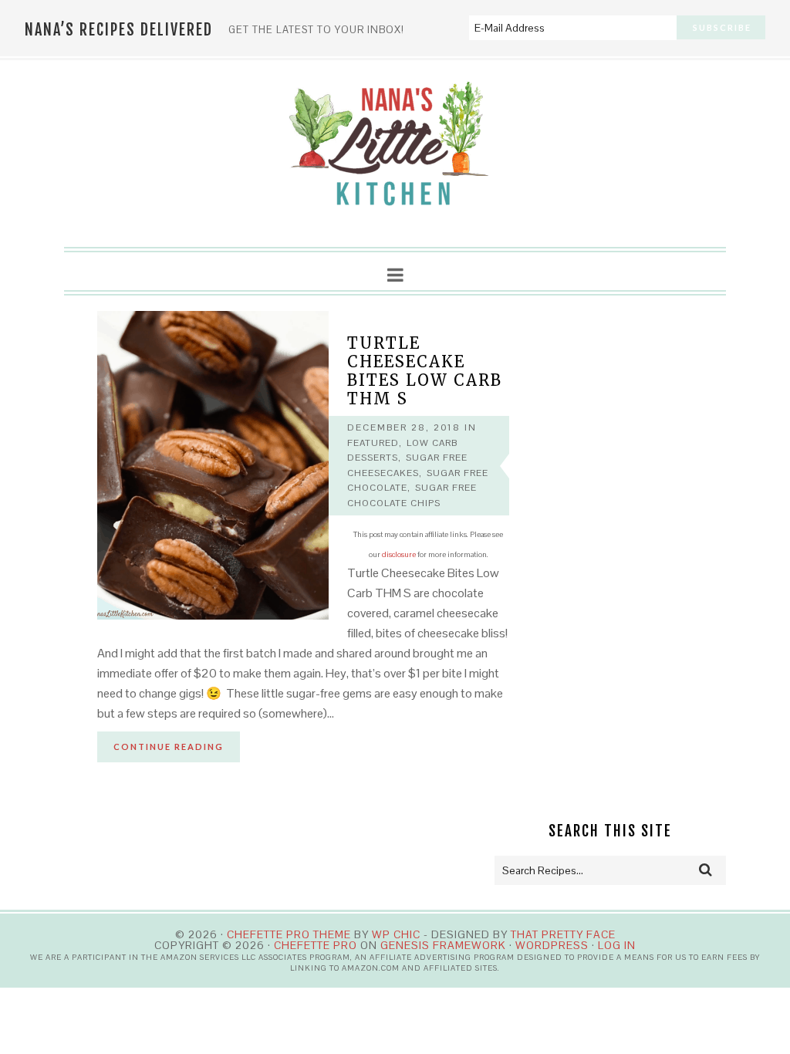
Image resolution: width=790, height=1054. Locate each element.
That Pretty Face (563, 934)
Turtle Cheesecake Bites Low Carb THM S (424, 370)
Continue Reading (168, 747)
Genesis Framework (443, 945)
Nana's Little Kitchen (395, 154)
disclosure (399, 554)
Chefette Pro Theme (289, 934)
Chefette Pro (315, 945)
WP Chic (396, 934)
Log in (617, 945)
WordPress (552, 945)
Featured (373, 443)
